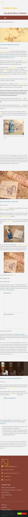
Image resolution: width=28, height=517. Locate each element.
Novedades (23, 441)
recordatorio (11, 347)
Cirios (16, 441)
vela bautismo (15, 160)
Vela (12, 342)
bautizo (12, 156)
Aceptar (19, 513)
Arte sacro (13, 441)
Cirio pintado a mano (12, 158)
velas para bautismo (4, 56)
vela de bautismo (10, 289)
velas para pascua (9, 446)
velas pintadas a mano (18, 446)
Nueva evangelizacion (21, 158)
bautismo (8, 344)
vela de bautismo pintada (21, 350)
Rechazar (24, 513)
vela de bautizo (3, 352)
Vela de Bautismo (16, 342)
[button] (5, 18)
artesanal (3, 344)
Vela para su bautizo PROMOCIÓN (10, 378)
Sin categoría (13, 155)
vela (1, 350)
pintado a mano (5, 347)
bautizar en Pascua (6, 156)
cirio (6, 158)
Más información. (6, 515)
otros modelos (7, 420)
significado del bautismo (7, 160)
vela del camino (23, 352)
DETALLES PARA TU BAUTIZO (9, 202)
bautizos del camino (18, 156)
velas (17, 161)
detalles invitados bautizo (20, 345)
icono (19, 441)
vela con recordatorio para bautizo (9, 350)
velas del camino (21, 161)
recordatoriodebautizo (11, 349)
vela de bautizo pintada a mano (13, 352)
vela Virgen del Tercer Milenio (9, 161)
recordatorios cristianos (21, 349)
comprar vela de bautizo (9, 345)
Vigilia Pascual (8, 163)
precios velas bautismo (13, 444)
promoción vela (22, 444)
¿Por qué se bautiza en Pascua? (10, 44)
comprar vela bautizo (4, 444)
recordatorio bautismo (18, 347)
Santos (3, 443)
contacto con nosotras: (19, 334)
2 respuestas (2, 381)
